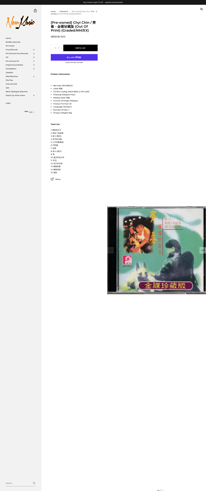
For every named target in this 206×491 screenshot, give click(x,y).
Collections (63, 11)
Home (53, 11)
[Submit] (34, 483)
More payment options (74, 62)
